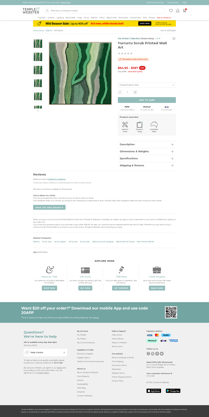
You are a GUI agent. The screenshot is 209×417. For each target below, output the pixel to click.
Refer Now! (66, 2)
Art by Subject (60, 242)
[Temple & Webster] (31, 10)
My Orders (81, 339)
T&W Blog (81, 388)
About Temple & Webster (87, 372)
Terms (59, 368)
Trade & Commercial (155, 3)
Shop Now (49, 288)
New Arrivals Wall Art (145, 242)
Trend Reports (83, 376)
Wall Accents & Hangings (103, 242)
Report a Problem (119, 343)
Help (185, 3)
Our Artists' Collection (129, 38)
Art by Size (73, 242)
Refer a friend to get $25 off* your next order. (46, 2)
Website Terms (118, 373)
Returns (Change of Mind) (123, 358)
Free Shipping (117, 361)
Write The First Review (49, 207)
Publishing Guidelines (56, 179)
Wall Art (49, 31)
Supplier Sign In (83, 358)
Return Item (117, 346)
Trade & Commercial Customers (90, 361)
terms (96, 317)
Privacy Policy (43, 373)
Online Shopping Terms (121, 377)
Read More (157, 288)
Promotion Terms (119, 365)
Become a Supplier (85, 354)
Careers (80, 380)
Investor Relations (84, 396)
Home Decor (38, 31)
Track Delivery (173, 3)
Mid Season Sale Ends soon (135, 59)
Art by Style (85, 242)
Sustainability (82, 384)
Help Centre (117, 335)
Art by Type (47, 242)
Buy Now (85, 288)
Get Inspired (121, 288)
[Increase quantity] (135, 92)
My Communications (86, 343)
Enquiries (81, 392)
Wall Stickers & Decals (125, 242)
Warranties (116, 369)
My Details (81, 335)
